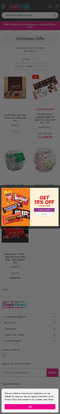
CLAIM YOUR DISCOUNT (44, 210)
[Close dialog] (3, 190)
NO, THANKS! (44, 214)
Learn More (48, 399)
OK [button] (30, 406)
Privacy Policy (11, 399)
